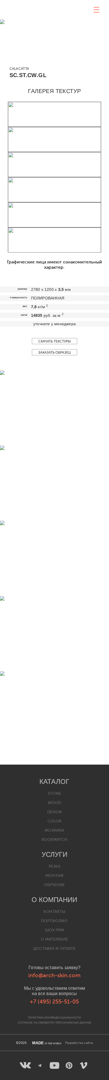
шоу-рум (54, 930)
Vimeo (83, 1065)
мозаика (54, 830)
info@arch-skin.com (54, 975)
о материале (54, 939)
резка (54, 866)
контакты (54, 912)
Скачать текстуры (54, 341)
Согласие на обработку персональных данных (54, 1022)
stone (54, 793)
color (54, 821)
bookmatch (54, 840)
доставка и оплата (54, 948)
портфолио (54, 921)
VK (25, 1065)
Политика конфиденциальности (54, 1017)
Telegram (40, 1065)
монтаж (54, 876)
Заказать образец (54, 353)
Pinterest (69, 1065)
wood (54, 803)
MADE (46, 1043)
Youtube (54, 1065)
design (54, 812)
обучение (54, 885)
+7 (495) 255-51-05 (54, 1001)
